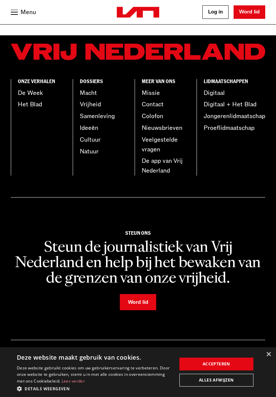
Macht (88, 93)
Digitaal (214, 93)
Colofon (152, 116)
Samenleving (97, 116)
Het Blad (30, 104)
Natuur (89, 151)
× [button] (268, 354)
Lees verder (73, 381)
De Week (30, 93)
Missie (151, 93)
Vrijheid (90, 104)
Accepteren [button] (216, 364)
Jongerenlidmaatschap (234, 116)
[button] (94, 388)
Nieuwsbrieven (162, 128)
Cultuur (90, 139)
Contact (153, 104)
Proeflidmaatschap (229, 128)
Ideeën (89, 128)
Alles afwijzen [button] (216, 380)
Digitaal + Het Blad (230, 104)
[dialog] (138, 372)
